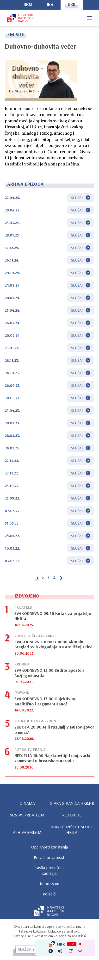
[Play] (51, 951)
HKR (71, 4)
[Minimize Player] (80, 951)
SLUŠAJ (77, 197)
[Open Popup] (71, 951)
